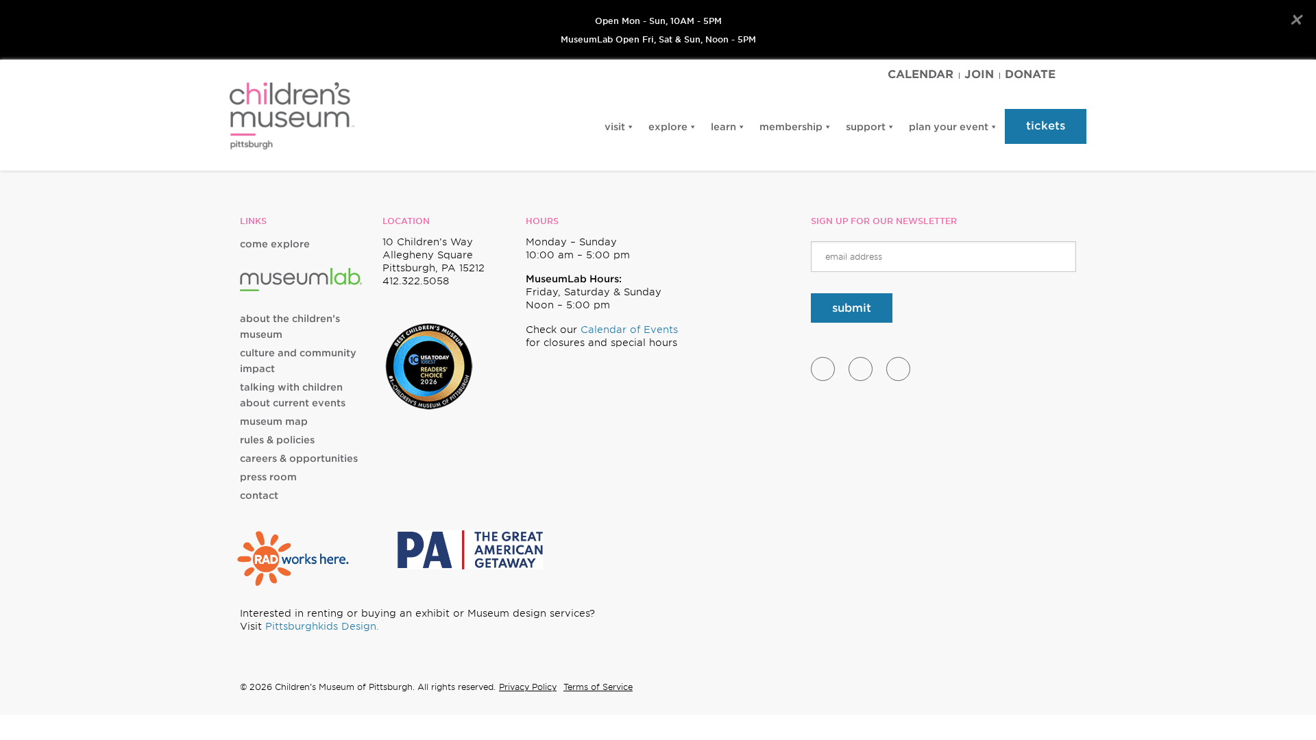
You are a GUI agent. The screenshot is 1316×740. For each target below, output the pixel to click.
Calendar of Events (629, 329)
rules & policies (277, 439)
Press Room (268, 476)
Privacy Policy (528, 687)
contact (259, 495)
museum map (274, 421)
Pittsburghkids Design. (322, 626)
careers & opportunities (299, 458)
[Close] (1295, 19)
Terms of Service (598, 687)
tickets (1045, 125)
